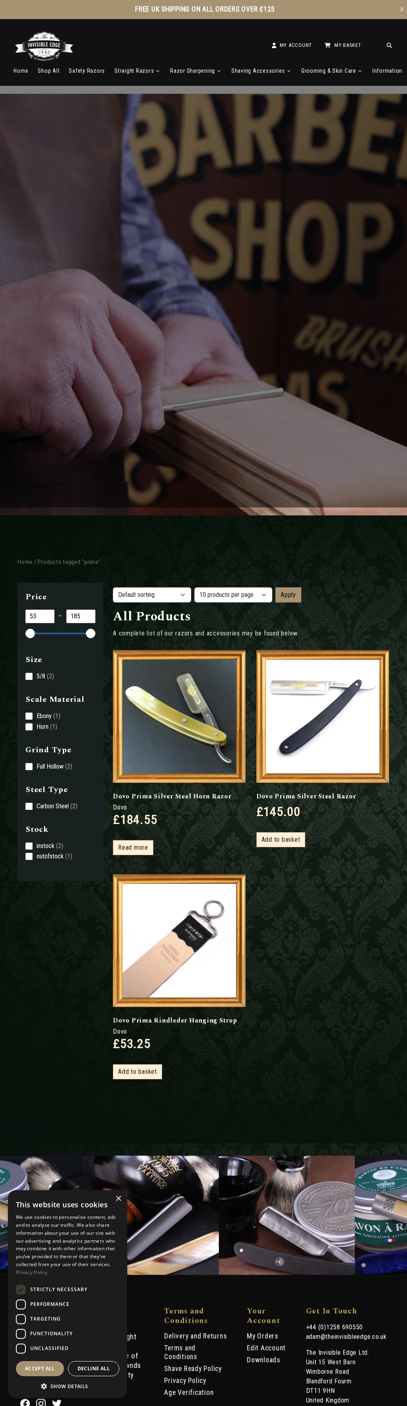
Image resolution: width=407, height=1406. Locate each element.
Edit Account (266, 1348)
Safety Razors (87, 71)
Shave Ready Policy (193, 1369)
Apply (288, 594)
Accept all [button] (40, 1368)
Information (387, 71)
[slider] (30, 633)
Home (21, 71)
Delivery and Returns (195, 1336)
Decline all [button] (94, 1368)
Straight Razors (134, 71)
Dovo (120, 807)
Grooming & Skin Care (328, 71)
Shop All (48, 71)
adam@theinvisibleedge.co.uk (346, 1336)
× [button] (118, 1199)
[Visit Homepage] (44, 58)
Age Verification (188, 1392)
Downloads (263, 1360)
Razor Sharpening (192, 71)
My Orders (262, 1336)
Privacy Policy (185, 1381)
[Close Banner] (402, 10)
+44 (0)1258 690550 (334, 1327)
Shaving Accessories (258, 71)
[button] (67, 1385)
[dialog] (67, 1294)
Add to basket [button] (281, 839)
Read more (133, 847)
